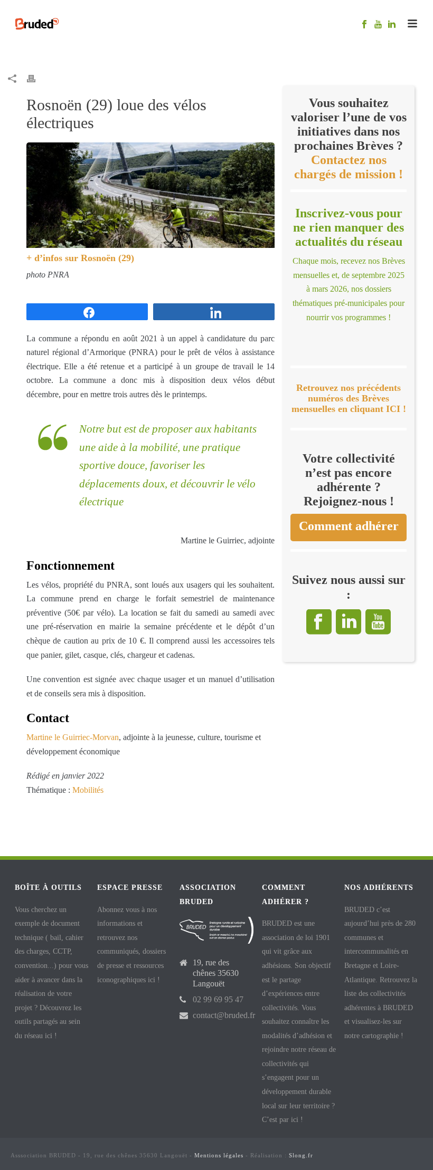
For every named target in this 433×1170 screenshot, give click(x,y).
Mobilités (87, 789)
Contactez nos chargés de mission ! (348, 167)
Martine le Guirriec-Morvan (72, 737)
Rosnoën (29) (107, 258)
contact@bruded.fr (224, 1015)
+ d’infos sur (53, 258)
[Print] (36, 78)
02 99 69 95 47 (218, 999)
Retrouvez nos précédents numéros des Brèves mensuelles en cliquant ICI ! (348, 398)
